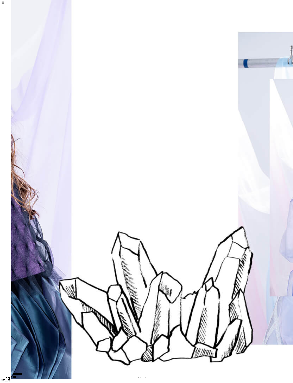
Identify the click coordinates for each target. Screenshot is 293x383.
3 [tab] (143, 378)
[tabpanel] (152, 189)
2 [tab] (141, 378)
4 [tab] (145, 378)
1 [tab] (138, 378)
